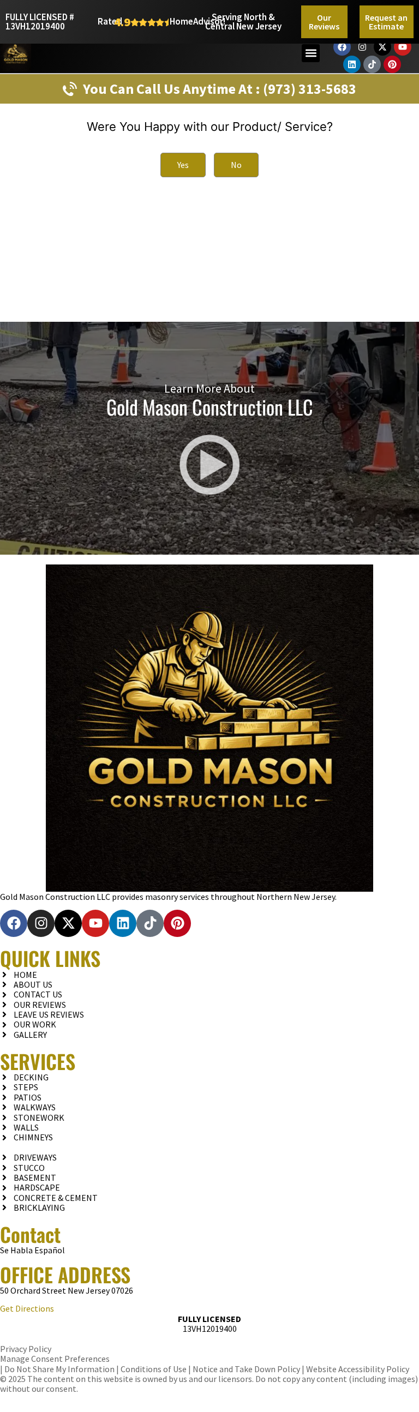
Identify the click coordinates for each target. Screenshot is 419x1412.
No (236, 164)
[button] (311, 53)
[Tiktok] (372, 64)
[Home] (209, 728)
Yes (183, 164)
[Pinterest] (392, 64)
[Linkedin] (352, 64)
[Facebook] (342, 47)
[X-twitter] (382, 47)
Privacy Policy (25, 1348)
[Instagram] (362, 47)
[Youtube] (402, 47)
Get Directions (27, 1308)
